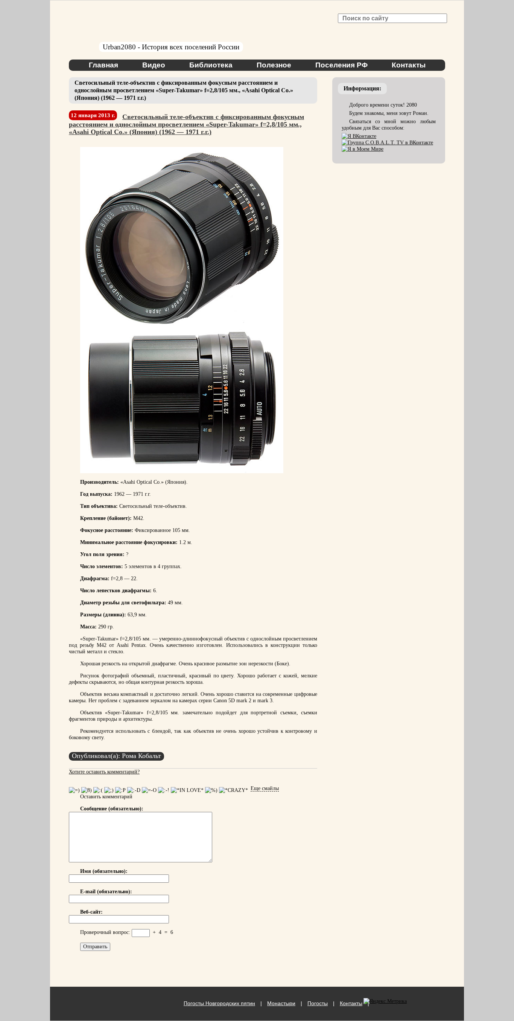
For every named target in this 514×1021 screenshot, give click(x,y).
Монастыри (281, 1003)
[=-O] (149, 790)
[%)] (211, 790)
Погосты (317, 1003)
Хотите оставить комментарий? (104, 772)
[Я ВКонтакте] (359, 136)
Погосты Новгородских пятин (219, 1003)
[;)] (109, 790)
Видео (153, 65)
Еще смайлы (265, 788)
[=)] (74, 790)
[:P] (120, 790)
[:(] (98, 790)
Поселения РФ (341, 65)
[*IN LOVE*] (187, 790)
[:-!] (163, 790)
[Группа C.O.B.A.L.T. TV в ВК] (387, 142)
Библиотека (211, 65)
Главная (103, 65)
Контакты (409, 65)
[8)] (86, 790)
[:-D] (133, 790)
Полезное (274, 65)
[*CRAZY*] (233, 790)
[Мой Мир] (362, 149)
